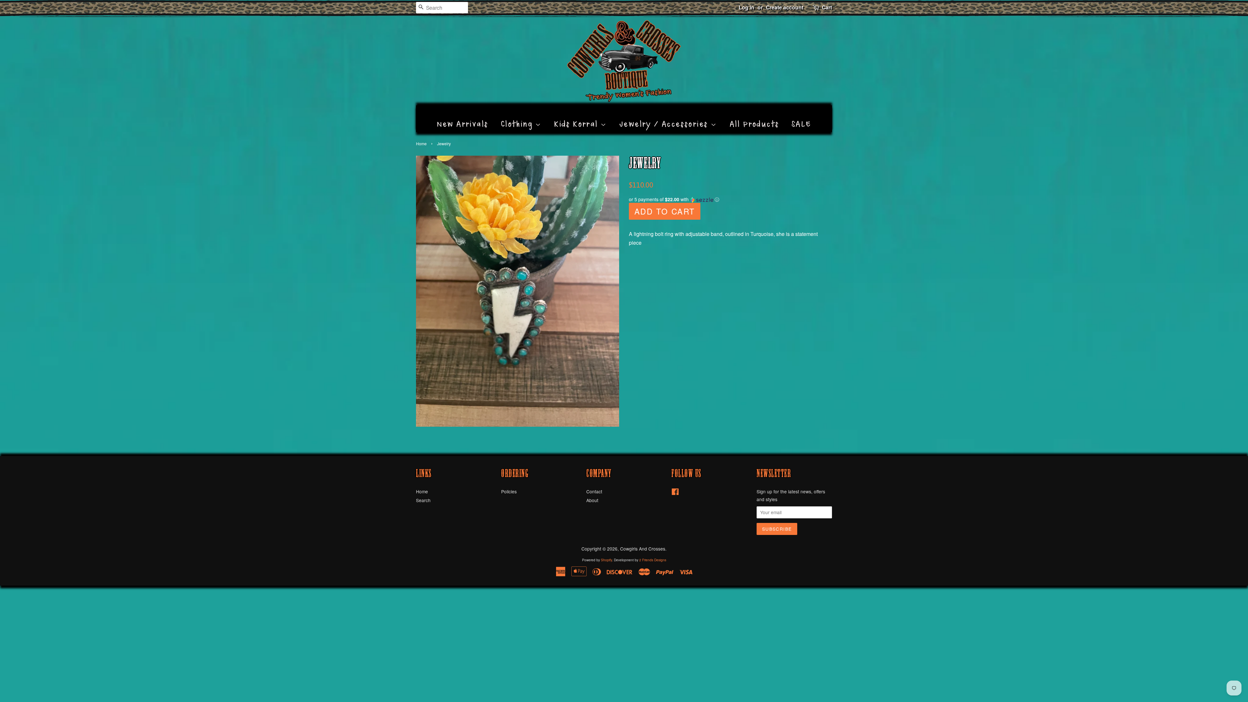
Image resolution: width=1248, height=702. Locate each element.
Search (423, 500)
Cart (827, 7)
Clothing (518, 116)
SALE (802, 116)
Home (421, 143)
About (592, 500)
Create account (784, 7)
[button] (730, 199)
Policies (509, 491)
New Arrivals (462, 116)
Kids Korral (577, 116)
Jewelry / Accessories (665, 116)
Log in (746, 7)
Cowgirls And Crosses (642, 548)
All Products (754, 116)
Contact (594, 491)
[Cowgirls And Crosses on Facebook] (675, 492)
